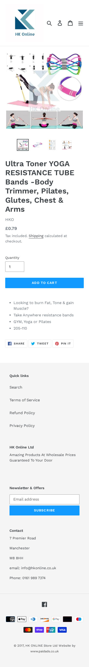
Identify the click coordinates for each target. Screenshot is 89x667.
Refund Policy (22, 413)
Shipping (36, 236)
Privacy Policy (22, 425)
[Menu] (80, 23)
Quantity (12, 258)
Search (15, 387)
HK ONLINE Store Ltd (41, 645)
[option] (22, 145)
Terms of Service (24, 400)
